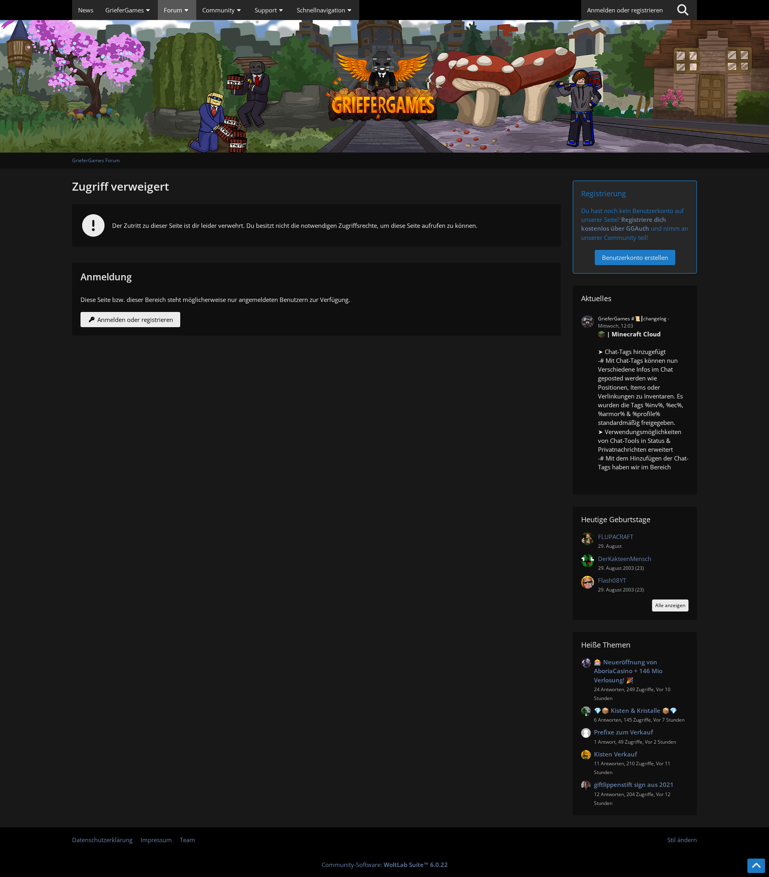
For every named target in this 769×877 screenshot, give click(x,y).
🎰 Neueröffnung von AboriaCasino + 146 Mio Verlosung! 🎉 (628, 671)
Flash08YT (612, 580)
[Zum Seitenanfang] (756, 866)
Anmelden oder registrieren (625, 10)
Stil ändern (682, 840)
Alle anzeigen (670, 605)
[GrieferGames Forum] (384, 86)
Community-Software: (385, 865)
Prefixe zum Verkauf (623, 732)
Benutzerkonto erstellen (635, 257)
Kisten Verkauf (615, 754)
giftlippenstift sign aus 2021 (634, 784)
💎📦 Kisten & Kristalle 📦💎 (635, 710)
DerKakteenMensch (624, 559)
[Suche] (683, 10)
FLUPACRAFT (615, 537)
